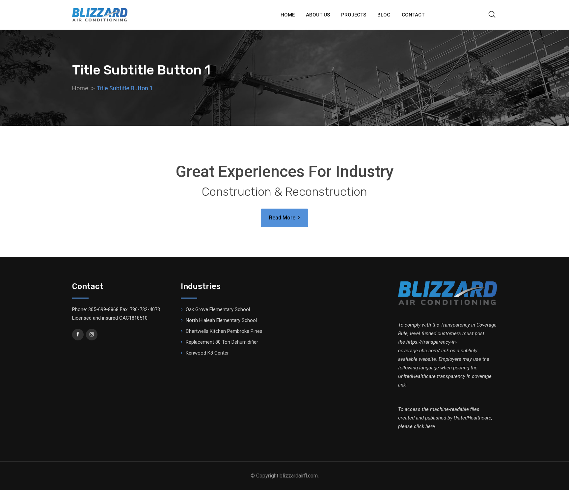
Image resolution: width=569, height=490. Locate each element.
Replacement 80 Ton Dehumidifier (222, 342)
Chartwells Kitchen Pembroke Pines (224, 331)
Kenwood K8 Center (207, 353)
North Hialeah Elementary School (221, 320)
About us (318, 15)
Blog (384, 15)
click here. (425, 426)
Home (288, 15)
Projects (353, 15)
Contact (413, 15)
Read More (282, 218)
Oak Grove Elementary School (218, 309)
